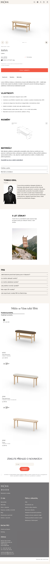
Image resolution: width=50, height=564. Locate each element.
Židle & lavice (3, 46)
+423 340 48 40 (6, 548)
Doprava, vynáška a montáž (8, 509)
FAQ (26, 502)
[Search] (34, 2)
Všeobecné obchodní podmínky (33, 512)
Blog (2, 512)
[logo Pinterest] (2, 490)
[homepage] (5, 2)
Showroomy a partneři (6, 515)
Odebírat (24, 469)
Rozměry (12, 77)
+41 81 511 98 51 (7, 549)
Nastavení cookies (5, 493)
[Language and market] (37, 2)
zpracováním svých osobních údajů (18, 474)
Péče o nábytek (5, 507)
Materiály (19, 77)
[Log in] (40, 2)
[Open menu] (47, 2)
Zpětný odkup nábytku (31, 507)
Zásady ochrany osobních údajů (33, 515)
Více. (14, 60)
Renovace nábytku (30, 509)
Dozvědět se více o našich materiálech (12, 160)
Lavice (8, 46)
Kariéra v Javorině (5, 517)
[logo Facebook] (4, 490)
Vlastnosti (4, 77)
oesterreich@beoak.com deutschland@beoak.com (7, 553)
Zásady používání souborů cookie (33, 517)
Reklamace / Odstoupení (31, 520)
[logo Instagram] (6, 490)
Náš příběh (3, 502)
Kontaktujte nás (29, 504)
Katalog (3, 531)
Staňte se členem (5, 529)
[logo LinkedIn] (8, 490)
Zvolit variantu (24, 70)
